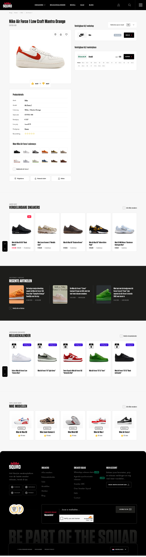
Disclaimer (38, 549)
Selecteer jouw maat (119, 25)
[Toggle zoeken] (129, 5)
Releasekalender (57, 5)
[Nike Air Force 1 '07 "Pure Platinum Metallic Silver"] (26, 161)
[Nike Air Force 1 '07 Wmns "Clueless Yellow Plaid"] (54, 151)
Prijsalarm (20, 178)
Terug (10, 13)
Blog (91, 5)
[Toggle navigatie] (140, 5)
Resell (73, 5)
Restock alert (41, 178)
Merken (45, 491)
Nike (21, 13)
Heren (27, 129)
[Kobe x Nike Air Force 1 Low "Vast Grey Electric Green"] (35, 161)
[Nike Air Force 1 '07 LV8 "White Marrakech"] (26, 151)
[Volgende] (5, 243)
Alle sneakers (47, 472)
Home (16, 13)
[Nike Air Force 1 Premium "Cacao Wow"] (63, 161)
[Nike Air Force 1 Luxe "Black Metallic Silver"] (17, 151)
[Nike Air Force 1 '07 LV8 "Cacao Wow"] (54, 161)
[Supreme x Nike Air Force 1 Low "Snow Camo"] (35, 151)
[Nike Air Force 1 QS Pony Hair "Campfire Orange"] (45, 151)
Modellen (45, 486)
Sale (82, 5)
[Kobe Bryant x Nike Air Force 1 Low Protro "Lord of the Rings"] (17, 161)
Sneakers (39, 5)
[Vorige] (5, 249)
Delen (63, 178)
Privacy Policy (49, 549)
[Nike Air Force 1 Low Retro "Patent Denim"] (45, 161)
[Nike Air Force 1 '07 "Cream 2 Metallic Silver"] (63, 151)
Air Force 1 (29, 13)
